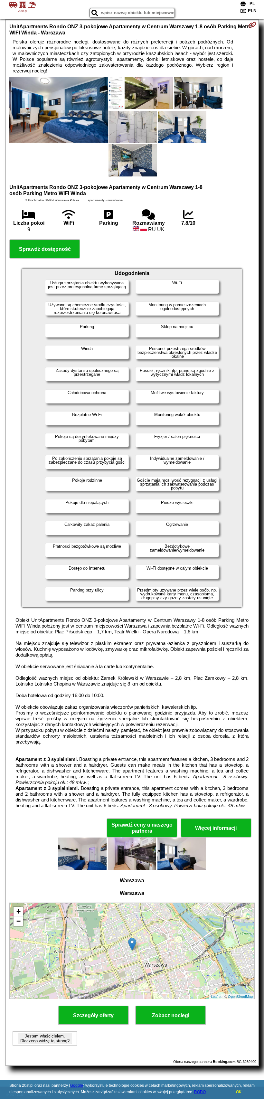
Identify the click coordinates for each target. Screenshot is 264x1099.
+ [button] (18, 911)
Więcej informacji (216, 828)
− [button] (18, 921)
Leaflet (216, 996)
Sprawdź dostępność (45, 249)
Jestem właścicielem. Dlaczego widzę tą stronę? (45, 1038)
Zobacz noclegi (170, 1015)
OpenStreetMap (240, 996)
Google (76, 1085)
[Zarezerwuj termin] (252, 25)
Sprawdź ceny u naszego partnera (142, 828)
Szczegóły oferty (93, 1015)
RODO (200, 1092)
